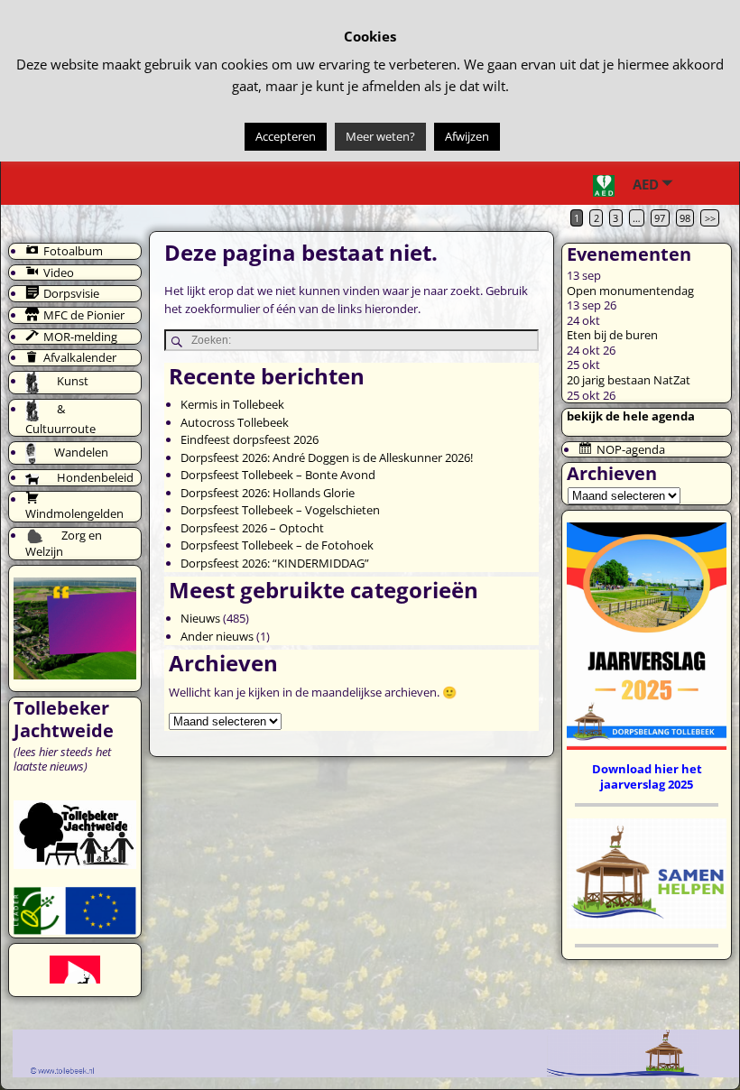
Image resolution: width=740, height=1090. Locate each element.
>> (710, 218)
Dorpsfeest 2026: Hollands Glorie (267, 493)
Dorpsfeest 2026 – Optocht (252, 528)
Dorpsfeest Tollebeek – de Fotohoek (277, 545)
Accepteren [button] (285, 136)
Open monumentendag (630, 290)
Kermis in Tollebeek (232, 404)
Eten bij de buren (612, 335)
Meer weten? (380, 136)
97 (659, 218)
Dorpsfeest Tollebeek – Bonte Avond (277, 474)
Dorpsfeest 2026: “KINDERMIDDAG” (274, 563)
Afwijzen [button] (467, 136)
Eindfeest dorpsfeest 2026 (249, 439)
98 (685, 218)
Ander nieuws (217, 636)
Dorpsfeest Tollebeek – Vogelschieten (280, 510)
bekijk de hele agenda (631, 416)
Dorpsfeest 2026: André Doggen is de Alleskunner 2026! (326, 457)
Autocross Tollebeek (234, 422)
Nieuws (200, 618)
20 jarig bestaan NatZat (628, 380)
